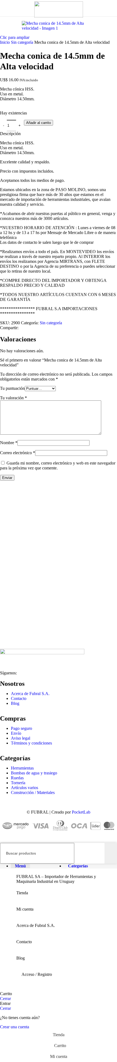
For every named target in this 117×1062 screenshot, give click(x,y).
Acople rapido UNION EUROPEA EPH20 (47, 511)
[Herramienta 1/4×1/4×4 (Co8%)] (10, 604)
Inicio (5, 42)
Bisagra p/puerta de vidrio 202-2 (36, 563)
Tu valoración (13, 397)
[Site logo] (58, 16)
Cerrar (5, 998)
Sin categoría (22, 42)
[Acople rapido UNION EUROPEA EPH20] (10, 501)
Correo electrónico (17, 452)
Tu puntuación (12, 388)
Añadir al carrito (38, 123)
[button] (14, 533)
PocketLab (81, 812)
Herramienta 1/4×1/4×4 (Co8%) (35, 615)
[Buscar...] (110, 853)
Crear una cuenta (14, 1026)
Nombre (8, 442)
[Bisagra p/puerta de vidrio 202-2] (10, 552)
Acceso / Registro (36, 974)
